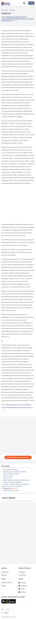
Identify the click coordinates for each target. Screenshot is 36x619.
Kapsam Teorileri (8, 476)
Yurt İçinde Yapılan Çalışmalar (12, 482)
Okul (2, 609)
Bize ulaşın (21, 572)
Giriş (31, 3)
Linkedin (23, 582)
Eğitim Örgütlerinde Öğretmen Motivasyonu (16, 480)
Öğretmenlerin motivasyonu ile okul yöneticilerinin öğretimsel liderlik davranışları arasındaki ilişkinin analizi (17, 18)
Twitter (23, 589)
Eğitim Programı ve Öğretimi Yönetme (14, 472)
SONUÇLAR (10, 488)
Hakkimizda (5, 572)
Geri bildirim (22, 575)
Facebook (24, 586)
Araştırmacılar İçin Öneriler (11, 490)
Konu (7, 609)
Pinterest (23, 592)
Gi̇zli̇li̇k (3, 586)
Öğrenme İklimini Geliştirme (11, 474)
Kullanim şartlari (6, 582)
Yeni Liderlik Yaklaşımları (10, 469)
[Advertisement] (18, 204)
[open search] (24, 3)
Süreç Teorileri (7, 478)
